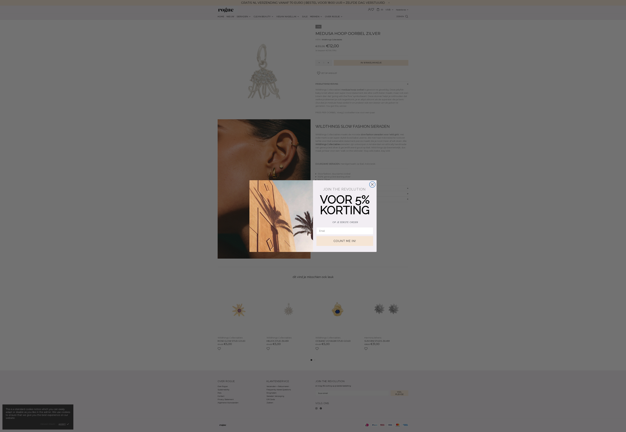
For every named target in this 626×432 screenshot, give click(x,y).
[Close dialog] (372, 184)
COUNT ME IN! (345, 241)
